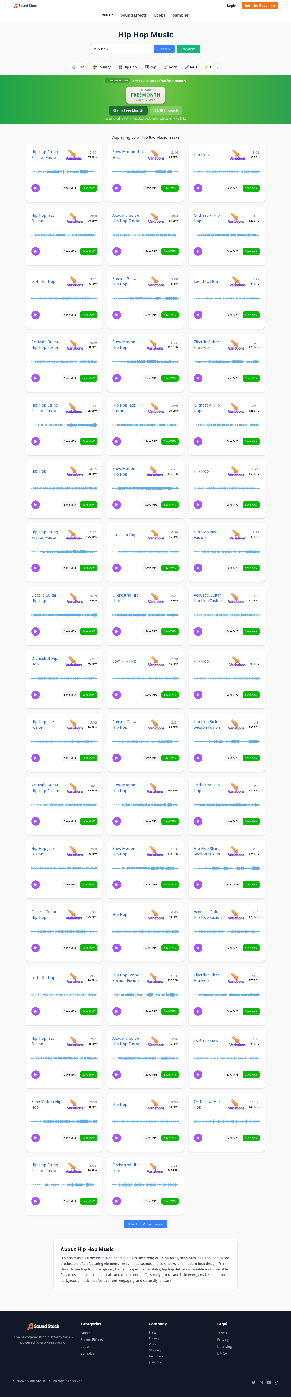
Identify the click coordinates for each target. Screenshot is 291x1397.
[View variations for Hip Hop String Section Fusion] (73, 154)
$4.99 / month (166, 110)
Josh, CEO (156, 1362)
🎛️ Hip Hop (127, 67)
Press (153, 1332)
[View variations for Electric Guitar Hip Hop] (156, 281)
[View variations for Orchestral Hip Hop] (236, 218)
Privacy (223, 1339)
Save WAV (89, 188)
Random (188, 49)
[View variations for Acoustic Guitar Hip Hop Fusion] (156, 218)
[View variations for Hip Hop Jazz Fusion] (75, 218)
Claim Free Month (128, 110)
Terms (222, 1333)
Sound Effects (134, 15)
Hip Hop (201, 154)
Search (164, 49)
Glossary (155, 1350)
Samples (181, 15)
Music (107, 14)
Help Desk (156, 1356)
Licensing (224, 1346)
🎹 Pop (150, 67)
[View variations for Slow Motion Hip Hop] (156, 154)
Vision (153, 1344)
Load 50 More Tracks (145, 1224)
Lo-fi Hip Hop (43, 281)
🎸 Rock (170, 67)
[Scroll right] (218, 68)
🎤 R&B (191, 67)
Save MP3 (70, 188)
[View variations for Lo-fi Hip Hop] (75, 281)
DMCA (222, 1353)
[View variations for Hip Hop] (237, 154)
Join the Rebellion (260, 5)
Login (231, 5)
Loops (159, 15)
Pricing (154, 1338)
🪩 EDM (78, 67)
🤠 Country (101, 67)
